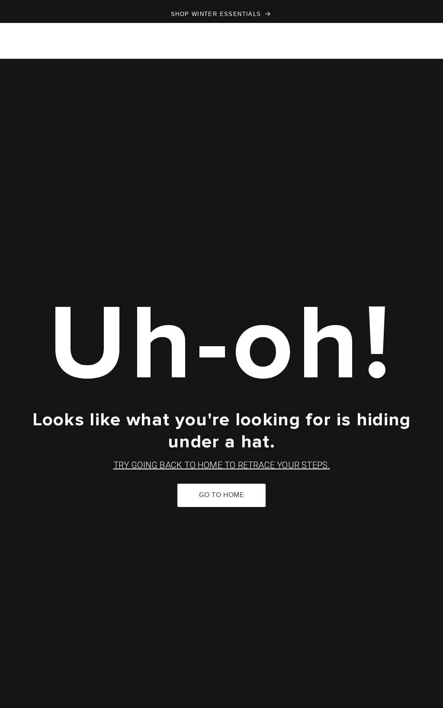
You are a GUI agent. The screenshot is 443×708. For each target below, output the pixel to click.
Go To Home (221, 495)
